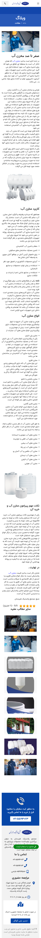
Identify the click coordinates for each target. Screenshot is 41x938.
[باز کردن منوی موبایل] (38, 3)
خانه (24, 23)
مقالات (17, 23)
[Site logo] (20, 3)
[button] (20, 920)
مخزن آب (16, 61)
